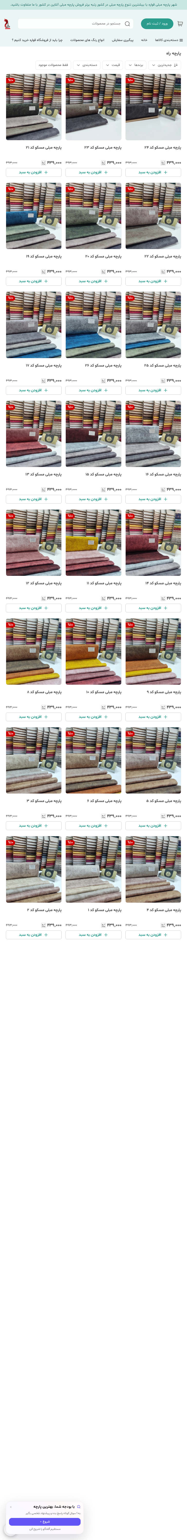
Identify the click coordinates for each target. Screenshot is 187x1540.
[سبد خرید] (180, 24)
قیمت (116, 65)
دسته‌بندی (90, 65)
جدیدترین (165, 65)
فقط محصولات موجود (53, 65)
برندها (138, 65)
